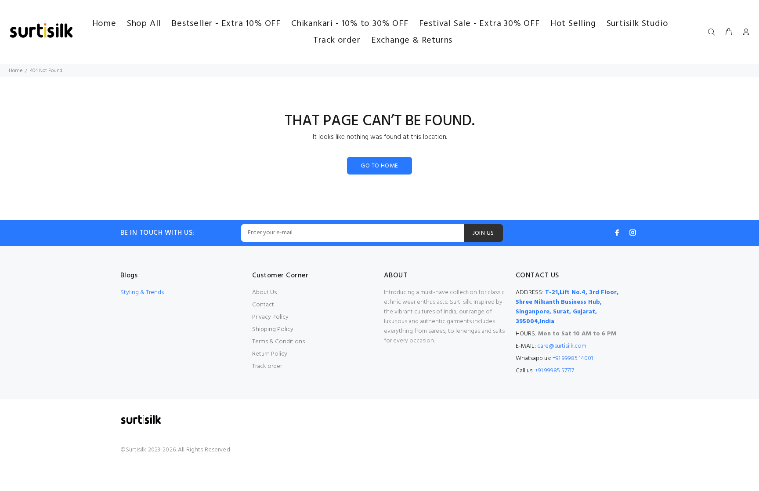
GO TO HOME (379, 166)
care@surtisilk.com (561, 346)
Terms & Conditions (278, 342)
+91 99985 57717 (554, 371)
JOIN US (483, 233)
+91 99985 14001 (573, 358)
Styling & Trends (142, 292)
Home (15, 70)
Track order (267, 366)
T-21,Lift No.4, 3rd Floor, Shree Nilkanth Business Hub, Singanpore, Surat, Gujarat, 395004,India (567, 307)
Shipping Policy (272, 329)
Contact (263, 305)
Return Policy (269, 354)
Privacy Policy (270, 317)
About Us (264, 292)
